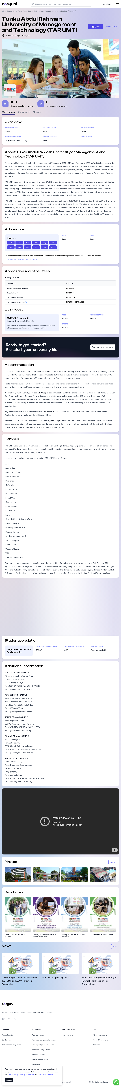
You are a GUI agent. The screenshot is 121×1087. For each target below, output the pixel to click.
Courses (24, 112)
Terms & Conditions (45, 1075)
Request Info (111, 26)
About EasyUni (7, 1035)
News (37, 112)
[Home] (3, 11)
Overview (8, 112)
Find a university (38, 1035)
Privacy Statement (27, 1075)
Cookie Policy (13, 1075)
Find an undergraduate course (44, 1040)
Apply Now (96, 26)
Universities (11, 11)
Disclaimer (96, 1045)
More (112, 862)
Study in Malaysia (38, 1054)
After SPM (36, 1064)
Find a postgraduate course (43, 1045)
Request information (101, 347)
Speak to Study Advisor (41, 1050)
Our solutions (67, 1035)
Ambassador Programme (11, 1045)
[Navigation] (117, 4)
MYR (107, 4)
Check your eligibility (40, 1059)
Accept (9, 1080)
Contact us (6, 1040)
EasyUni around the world (102, 1082)
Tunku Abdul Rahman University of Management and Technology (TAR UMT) (47, 11)
